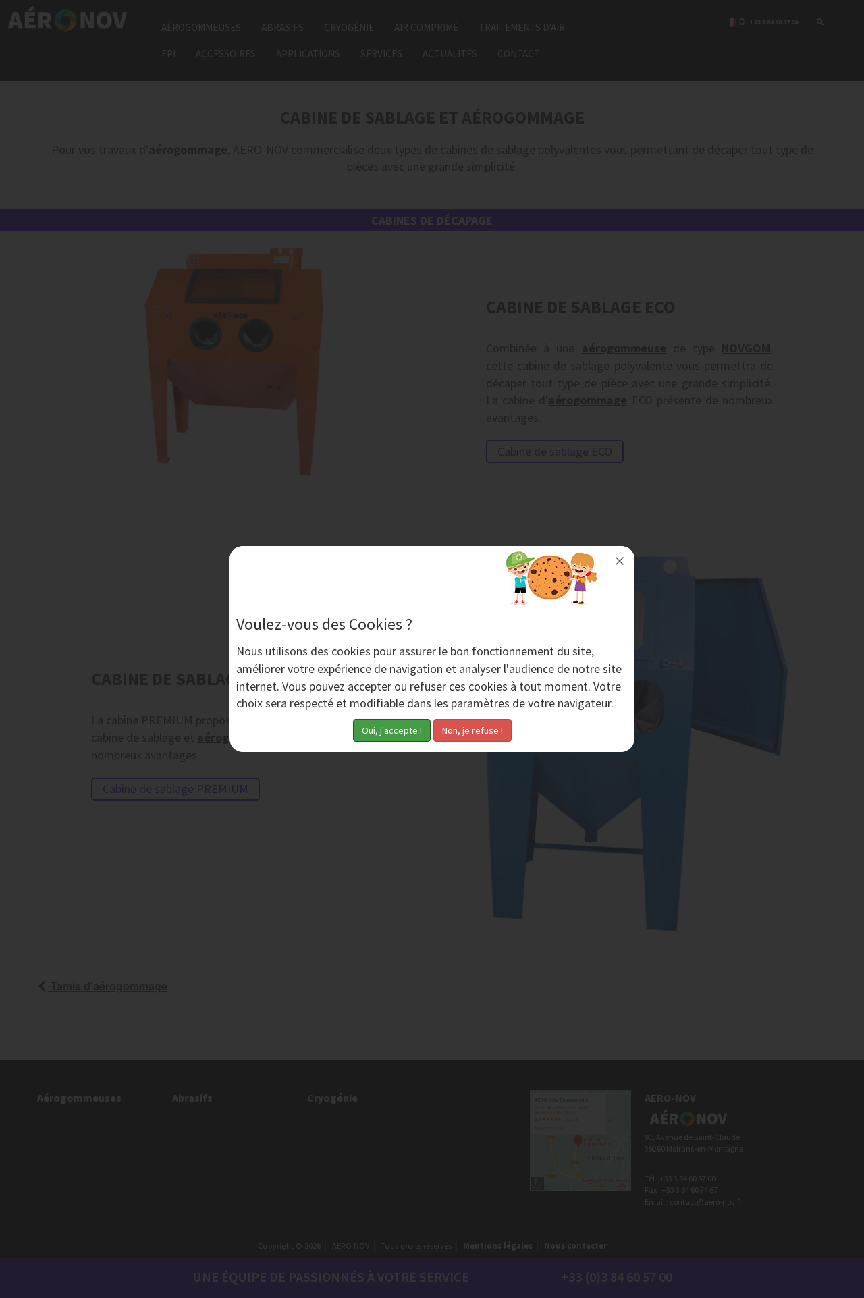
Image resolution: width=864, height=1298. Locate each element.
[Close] (619, 561)
